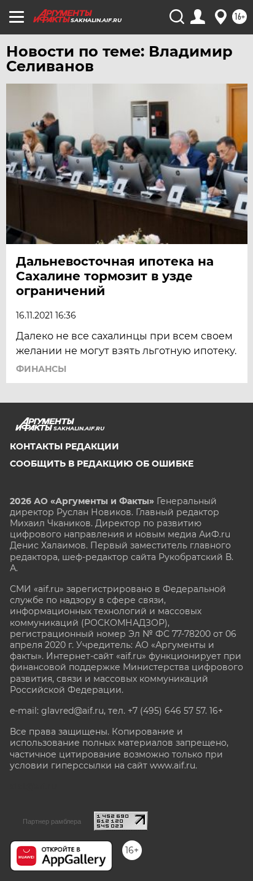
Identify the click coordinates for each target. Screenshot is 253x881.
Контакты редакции (64, 446)
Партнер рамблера (52, 821)
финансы (41, 369)
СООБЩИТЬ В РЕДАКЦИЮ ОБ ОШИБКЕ (101, 463)
